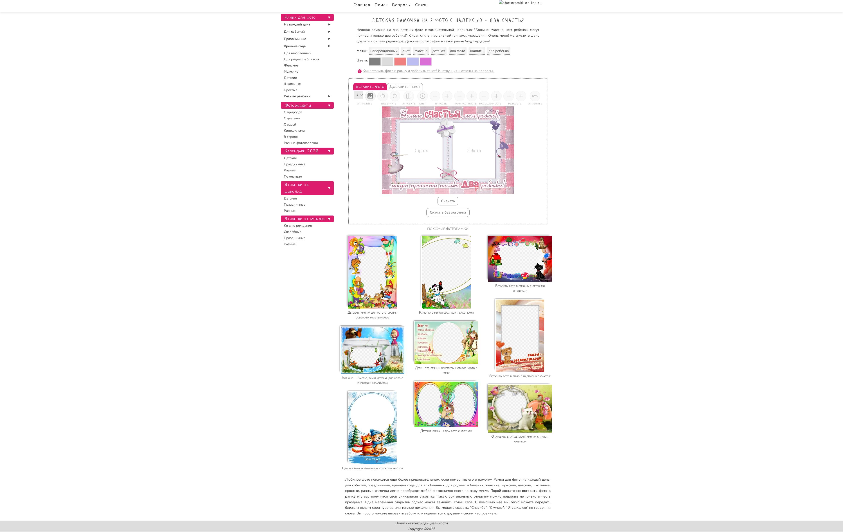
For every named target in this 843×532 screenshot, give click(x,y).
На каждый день (297, 24)
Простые (290, 90)
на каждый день (536, 479)
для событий (355, 485)
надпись (477, 51)
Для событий (294, 31)
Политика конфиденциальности (421, 523)
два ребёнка (498, 51)
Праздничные (295, 39)
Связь (421, 4)
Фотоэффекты (298, 105)
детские (524, 485)
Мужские (291, 71)
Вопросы (401, 4)
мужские (508, 485)
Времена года (295, 46)
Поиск (381, 4)
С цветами (292, 118)
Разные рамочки (297, 96)
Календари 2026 (302, 151)
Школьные (292, 84)
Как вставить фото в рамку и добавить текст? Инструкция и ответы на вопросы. (428, 70)
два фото (457, 51)
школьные (541, 485)
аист (406, 51)
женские (492, 485)
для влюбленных (430, 485)
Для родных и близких (301, 59)
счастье (420, 51)
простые (352, 490)
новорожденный (384, 51)
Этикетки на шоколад (297, 188)
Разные (289, 170)
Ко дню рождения (298, 225)
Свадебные (292, 232)
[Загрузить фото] (370, 96)
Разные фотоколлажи (301, 143)
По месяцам (293, 176)
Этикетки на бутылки (305, 219)
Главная (361, 4)
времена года (403, 485)
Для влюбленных (297, 53)
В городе (291, 137)
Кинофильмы (294, 130)
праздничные (379, 485)
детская (438, 51)
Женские (291, 65)
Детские (290, 77)
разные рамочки (375, 490)
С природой (293, 112)
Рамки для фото (507, 479)
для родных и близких (465, 485)
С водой (290, 124)
